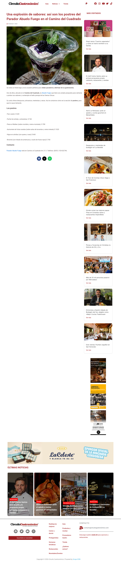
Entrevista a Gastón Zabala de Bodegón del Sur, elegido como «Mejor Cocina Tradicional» (97, 312)
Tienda (65, 4)
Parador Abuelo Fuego (14, 151)
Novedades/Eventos (68, 503)
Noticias (55, 4)
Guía (46, 4)
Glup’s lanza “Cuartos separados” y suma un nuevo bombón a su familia (98, 43)
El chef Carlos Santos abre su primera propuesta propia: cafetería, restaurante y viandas (97, 78)
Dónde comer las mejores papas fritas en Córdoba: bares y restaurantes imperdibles (97, 212)
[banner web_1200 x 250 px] (60, 453)
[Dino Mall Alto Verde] (98, 422)
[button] (39, 158)
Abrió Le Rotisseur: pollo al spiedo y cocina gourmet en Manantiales (96, 113)
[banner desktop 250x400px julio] (98, 370)
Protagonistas (53, 538)
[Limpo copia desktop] (98, 396)
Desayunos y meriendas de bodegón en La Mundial (100, 507)
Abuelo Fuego (46, 93)
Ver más (88, 49)
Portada (39, 501)
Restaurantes (13, 499)
